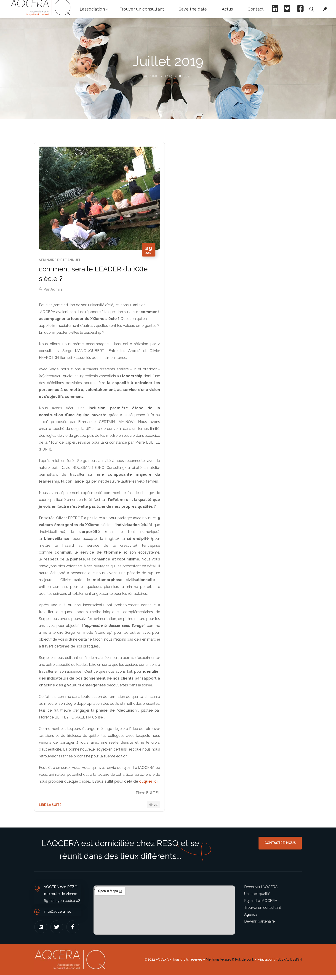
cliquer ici (148, 781)
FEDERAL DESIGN (289, 959)
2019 (168, 76)
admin (56, 289)
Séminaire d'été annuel (60, 260)
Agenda (250, 914)
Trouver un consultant (262, 907)
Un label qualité (257, 894)
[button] (311, 9)
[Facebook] (72, 926)
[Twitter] (56, 926)
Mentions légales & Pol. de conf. (230, 959)
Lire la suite (50, 805)
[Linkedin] (40, 926)
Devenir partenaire (259, 921)
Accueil (151, 76)
